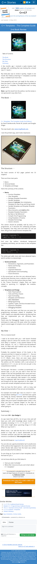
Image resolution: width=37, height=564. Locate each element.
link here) (19, 395)
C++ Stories (9, 2)
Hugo (19, 562)
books (19, 514)
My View (5, 61)
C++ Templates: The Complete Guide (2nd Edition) (16, 121)
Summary (5, 63)
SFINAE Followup (9, 511)
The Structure (6, 59)
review (15, 514)
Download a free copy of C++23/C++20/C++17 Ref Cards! (18, 481)
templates (9, 514)
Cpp (4, 514)
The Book (5, 57)
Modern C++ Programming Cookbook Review (17, 506)
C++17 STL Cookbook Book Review (14, 504)
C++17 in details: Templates (12, 509)
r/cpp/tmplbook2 (19, 440)
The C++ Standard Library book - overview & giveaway (20, 508)
